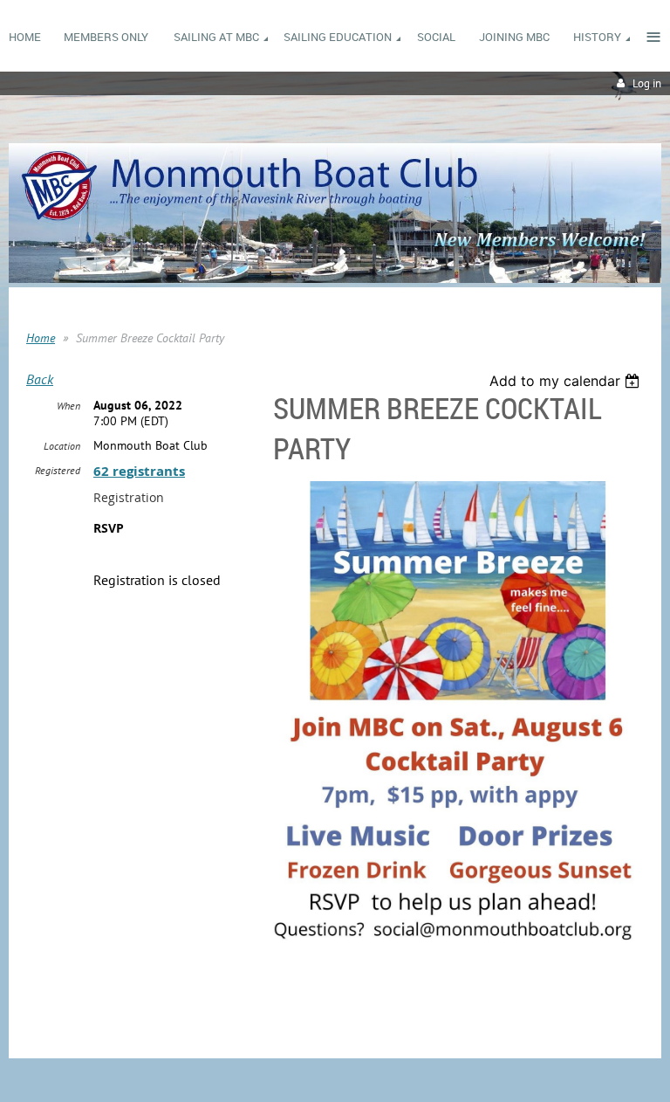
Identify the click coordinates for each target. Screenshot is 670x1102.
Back (39, 379)
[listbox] (566, 380)
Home (40, 338)
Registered (57, 470)
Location (62, 445)
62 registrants (139, 471)
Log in (646, 83)
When (68, 405)
